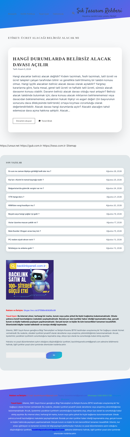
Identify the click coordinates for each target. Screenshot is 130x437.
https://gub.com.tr (31, 145)
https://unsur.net (10, 145)
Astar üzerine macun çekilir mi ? (23, 222)
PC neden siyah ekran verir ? (21, 239)
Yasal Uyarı (44, 14)
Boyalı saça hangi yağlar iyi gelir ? (23, 214)
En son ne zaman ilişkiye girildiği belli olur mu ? (29, 171)
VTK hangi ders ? (16, 197)
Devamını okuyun (25, 121)
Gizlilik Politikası (27, 14)
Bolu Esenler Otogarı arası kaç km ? (24, 231)
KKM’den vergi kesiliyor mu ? (21, 205)
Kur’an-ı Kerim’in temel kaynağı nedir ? (26, 180)
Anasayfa (12, 14)
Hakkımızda (58, 14)
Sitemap (71, 145)
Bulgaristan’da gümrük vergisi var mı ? (26, 188)
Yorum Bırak (47, 121)
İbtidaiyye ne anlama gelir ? (21, 248)
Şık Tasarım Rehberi (99, 11)
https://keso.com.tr (54, 145)
